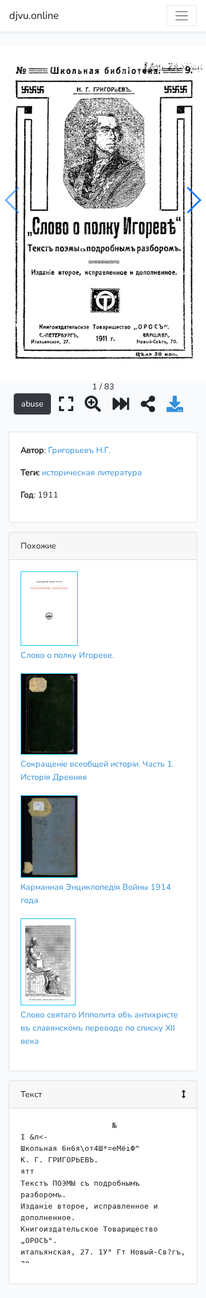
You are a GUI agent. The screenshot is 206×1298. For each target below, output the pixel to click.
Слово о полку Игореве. (67, 655)
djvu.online (34, 15)
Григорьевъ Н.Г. (79, 450)
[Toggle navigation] (182, 15)
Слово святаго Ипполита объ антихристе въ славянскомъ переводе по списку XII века (99, 1028)
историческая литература (94, 472)
